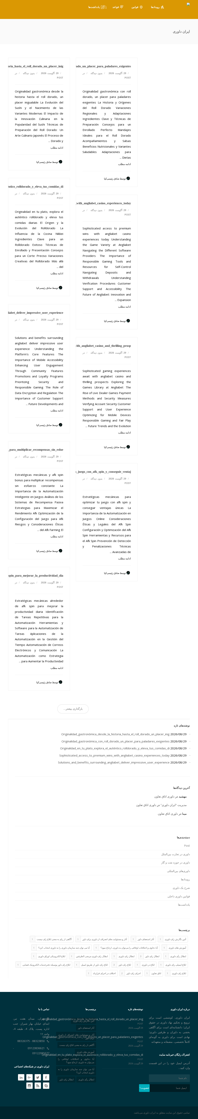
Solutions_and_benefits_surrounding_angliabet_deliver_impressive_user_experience (114, 762)
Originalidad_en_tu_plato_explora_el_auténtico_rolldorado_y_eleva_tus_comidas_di (115, 748)
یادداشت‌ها (184, 904)
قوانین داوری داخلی (178, 896)
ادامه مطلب (56, 147)
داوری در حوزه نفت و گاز (175, 862)
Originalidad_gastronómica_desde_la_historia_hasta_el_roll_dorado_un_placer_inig (115, 734)
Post (60, 77)
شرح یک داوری (181, 888)
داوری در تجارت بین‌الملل (175, 854)
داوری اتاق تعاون (164, 796)
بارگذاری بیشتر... (73, 708)
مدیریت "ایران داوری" (173, 805)
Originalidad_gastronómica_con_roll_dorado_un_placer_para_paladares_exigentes (76, 66)
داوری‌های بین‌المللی (178, 871)
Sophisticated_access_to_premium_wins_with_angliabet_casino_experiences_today (77, 203)
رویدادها (185, 879)
